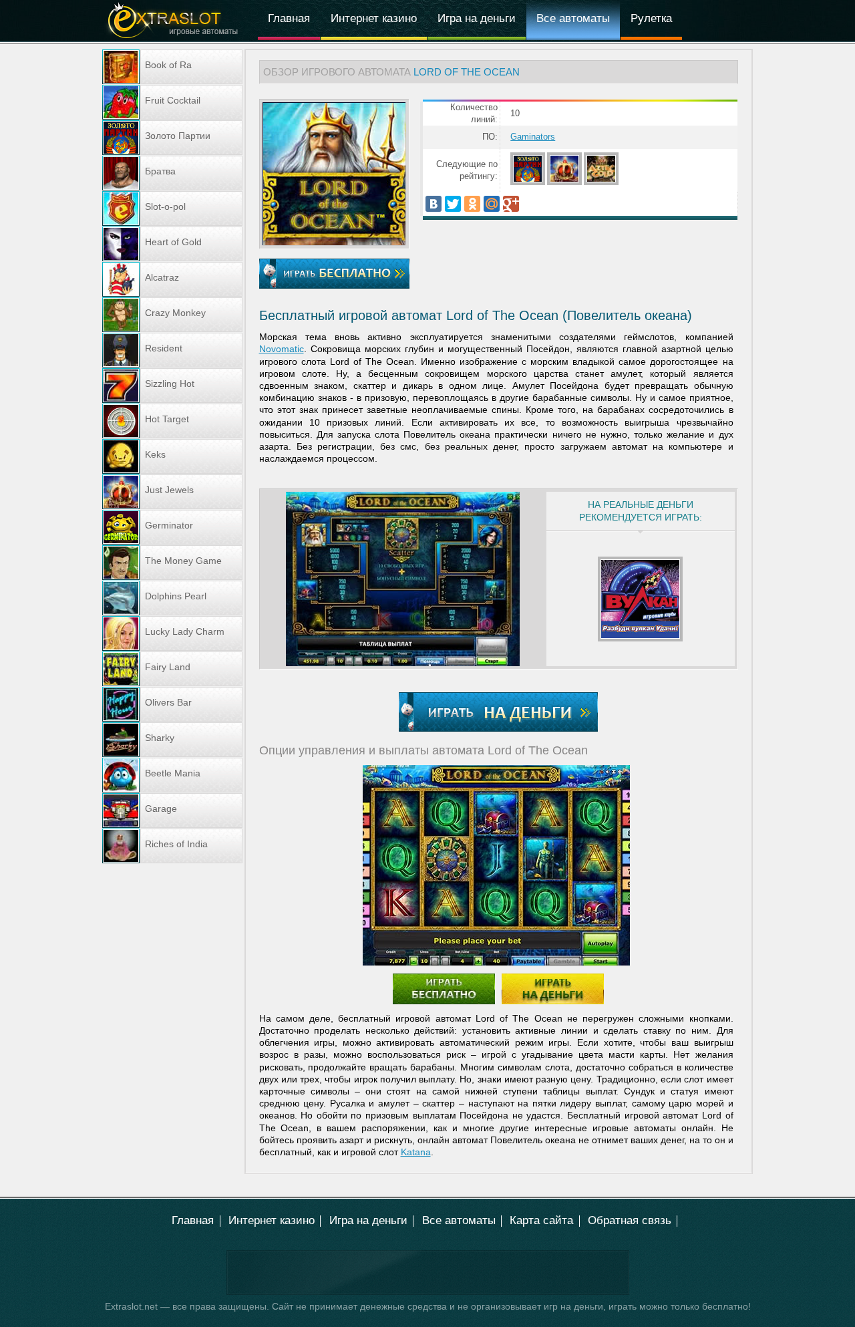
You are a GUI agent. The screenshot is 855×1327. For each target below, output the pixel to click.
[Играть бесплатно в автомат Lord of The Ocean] (334, 242)
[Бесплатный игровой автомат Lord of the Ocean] (496, 865)
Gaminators (532, 137)
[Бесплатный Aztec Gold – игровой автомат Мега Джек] (602, 182)
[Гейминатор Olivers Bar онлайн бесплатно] (172, 704)
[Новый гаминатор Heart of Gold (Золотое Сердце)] (172, 244)
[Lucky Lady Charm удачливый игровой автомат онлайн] (172, 633)
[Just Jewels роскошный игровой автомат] (565, 182)
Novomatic (281, 348)
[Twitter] (453, 204)
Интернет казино (374, 18)
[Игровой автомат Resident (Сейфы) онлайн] (172, 350)
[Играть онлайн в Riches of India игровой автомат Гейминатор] (172, 846)
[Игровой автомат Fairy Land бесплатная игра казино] (172, 668)
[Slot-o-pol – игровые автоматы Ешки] (172, 208)
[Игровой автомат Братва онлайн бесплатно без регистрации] (172, 173)
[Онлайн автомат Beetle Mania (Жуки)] (172, 775)
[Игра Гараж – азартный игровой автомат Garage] (172, 810)
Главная (289, 18)
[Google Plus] (511, 204)
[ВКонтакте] (433, 204)
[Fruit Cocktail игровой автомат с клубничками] (172, 102)
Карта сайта (541, 1220)
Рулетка (651, 18)
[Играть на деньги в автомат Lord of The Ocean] (498, 712)
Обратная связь (629, 1220)
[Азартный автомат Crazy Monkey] (172, 314)
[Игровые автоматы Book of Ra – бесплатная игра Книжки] (172, 66)
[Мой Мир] (492, 204)
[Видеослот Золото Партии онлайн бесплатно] (528, 182)
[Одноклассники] (472, 204)
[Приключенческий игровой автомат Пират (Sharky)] (172, 739)
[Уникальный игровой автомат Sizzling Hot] (172, 385)
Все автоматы (573, 18)
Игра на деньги (477, 18)
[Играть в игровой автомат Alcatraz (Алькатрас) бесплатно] (172, 279)
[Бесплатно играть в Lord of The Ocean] (334, 274)
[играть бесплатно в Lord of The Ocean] (403, 579)
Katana (416, 1152)
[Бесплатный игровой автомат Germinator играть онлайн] (172, 527)
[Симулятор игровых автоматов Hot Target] (172, 421)
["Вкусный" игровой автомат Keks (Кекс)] (172, 456)
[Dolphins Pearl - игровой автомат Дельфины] (172, 598)
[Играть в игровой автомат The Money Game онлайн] (172, 562)
